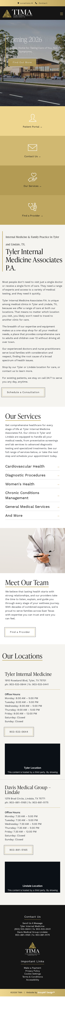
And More (32, 515)
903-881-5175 (43, 935)
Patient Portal (32, 126)
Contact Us (32, 156)
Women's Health (32, 484)
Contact (42, 3)
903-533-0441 (43, 929)
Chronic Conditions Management (32, 495)
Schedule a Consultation (23, 392)
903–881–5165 (22, 935)
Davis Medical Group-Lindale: (32, 932)
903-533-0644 (19, 731)
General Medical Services (32, 507)
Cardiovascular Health (32, 466)
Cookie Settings (32, 974)
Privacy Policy (32, 971)
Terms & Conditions (32, 977)
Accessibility (32, 980)
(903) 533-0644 (22, 929)
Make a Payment (32, 968)
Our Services (33, 186)
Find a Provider (32, 215)
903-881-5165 (19, 849)
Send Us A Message (32, 923)
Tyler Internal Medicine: (32, 926)
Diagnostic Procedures (32, 475)
